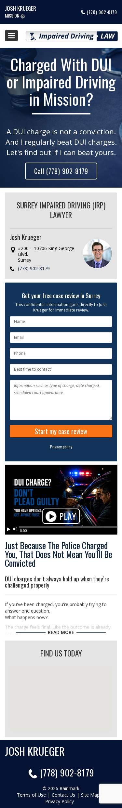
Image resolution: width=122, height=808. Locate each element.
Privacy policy (61, 446)
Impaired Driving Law (71, 33)
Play (67, 516)
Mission (12, 15)
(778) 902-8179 (102, 12)
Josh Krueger (20, 8)
